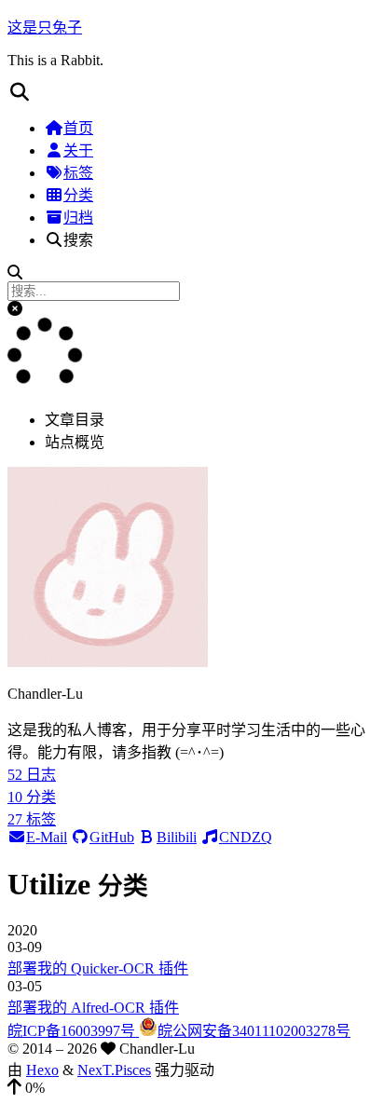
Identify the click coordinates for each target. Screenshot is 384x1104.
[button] (192, 92)
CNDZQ (245, 837)
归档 (78, 217)
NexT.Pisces (114, 1070)
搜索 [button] (78, 240)
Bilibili (177, 837)
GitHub (111, 837)
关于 (78, 150)
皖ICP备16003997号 (73, 1031)
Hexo (42, 1070)
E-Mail (46, 837)
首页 (78, 128)
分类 (78, 195)
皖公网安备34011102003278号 (254, 1031)
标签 (78, 173)
